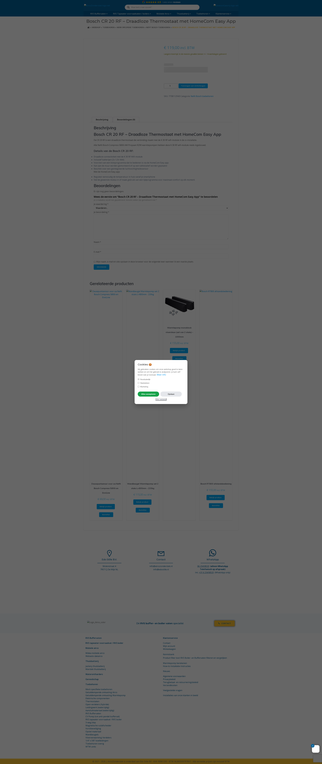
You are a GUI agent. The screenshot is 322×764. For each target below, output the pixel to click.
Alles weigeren (161, 399)
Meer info (161, 374)
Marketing (144, 387)
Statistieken (144, 383)
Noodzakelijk (145, 379)
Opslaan (171, 394)
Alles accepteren (148, 394)
